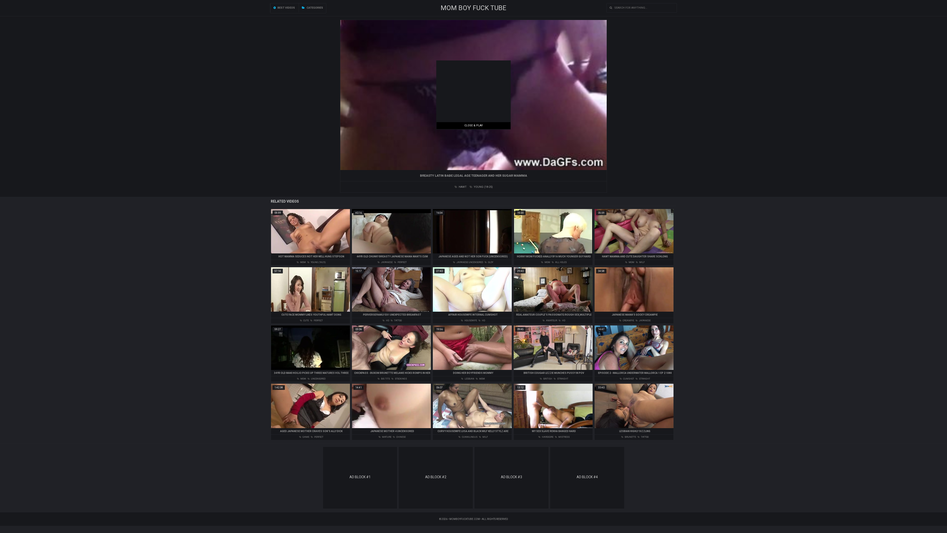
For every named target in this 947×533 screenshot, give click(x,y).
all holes (561, 262)
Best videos (286, 7)
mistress (564, 437)
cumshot (628, 379)
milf (642, 262)
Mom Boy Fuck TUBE (473, 8)
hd (387, 320)
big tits (385, 379)
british (547, 379)
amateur (551, 320)
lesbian (469, 379)
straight (562, 379)
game (305, 437)
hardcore (547, 437)
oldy (490, 262)
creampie (628, 320)
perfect (402, 262)
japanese (387, 262)
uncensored (318, 379)
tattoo (398, 320)
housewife (470, 320)
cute (306, 320)
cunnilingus (469, 437)
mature (386, 437)
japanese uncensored (469, 262)
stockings (400, 379)
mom (303, 262)
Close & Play (473, 125)
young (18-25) (483, 187)
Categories (314, 7)
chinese (401, 437)
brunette (630, 437)
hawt (462, 187)
